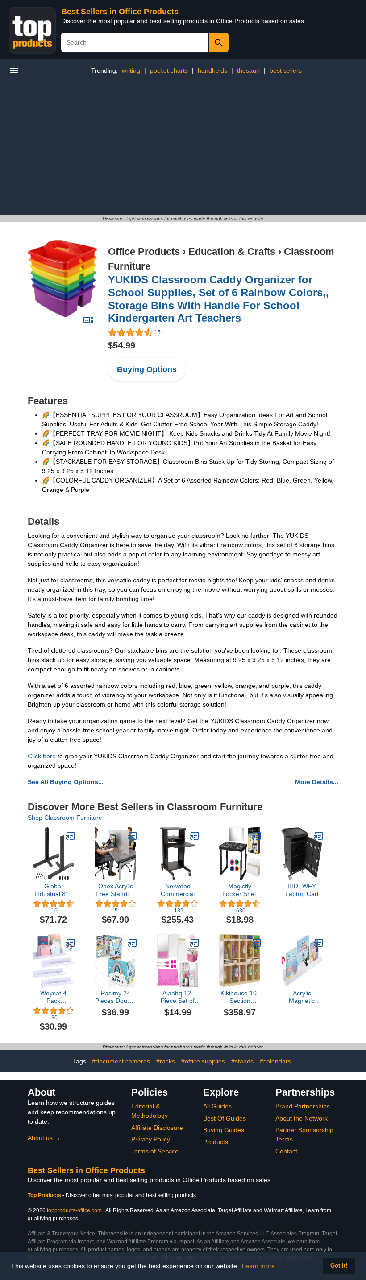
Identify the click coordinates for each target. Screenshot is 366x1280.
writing (131, 70)
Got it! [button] (338, 1266)
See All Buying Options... (66, 781)
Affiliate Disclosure (157, 1127)
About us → (44, 1137)
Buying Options (147, 369)
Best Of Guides (224, 1118)
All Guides (217, 1106)
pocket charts (169, 70)
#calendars (275, 1061)
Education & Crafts (231, 251)
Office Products (144, 251)
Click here (42, 756)
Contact (286, 1151)
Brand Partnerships (302, 1106)
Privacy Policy (150, 1139)
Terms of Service (155, 1151)
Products (215, 1141)
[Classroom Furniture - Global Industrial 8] (70, 836)
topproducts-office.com (74, 1210)
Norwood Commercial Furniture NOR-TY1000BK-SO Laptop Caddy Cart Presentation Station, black (178, 890)
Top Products (45, 1195)
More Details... (316, 781)
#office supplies (203, 1061)
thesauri (248, 70)
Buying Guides (223, 1129)
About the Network (301, 1118)
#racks (165, 1061)
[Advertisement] (183, 148)
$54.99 (121, 345)
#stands (242, 1061)
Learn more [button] (258, 1265)
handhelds (212, 70)
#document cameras (121, 1061)
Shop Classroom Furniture (65, 817)
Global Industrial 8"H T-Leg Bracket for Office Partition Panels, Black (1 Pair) (53, 890)
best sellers (286, 70)
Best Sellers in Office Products (120, 11)
